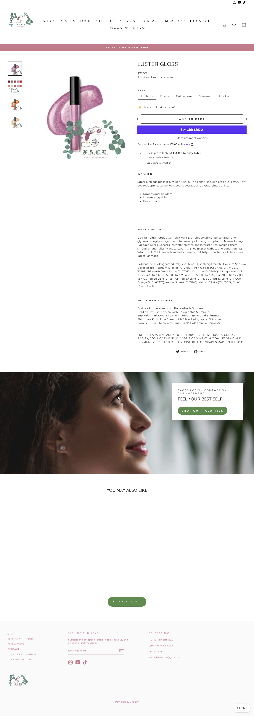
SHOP (48, 21)
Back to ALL (130, 601)
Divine (164, 96)
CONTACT (151, 21)
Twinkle (224, 96)
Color (142, 90)
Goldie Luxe (184, 96)
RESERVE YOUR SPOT (81, 21)
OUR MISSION (122, 21)
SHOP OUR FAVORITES (203, 410)
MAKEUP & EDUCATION (188, 21)
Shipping (142, 77)
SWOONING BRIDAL (127, 28)
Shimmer (205, 96)
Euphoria (147, 96)
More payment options (192, 138)
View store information (159, 163)
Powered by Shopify (127, 701)
